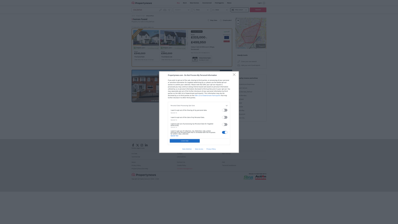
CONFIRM (185, 141)
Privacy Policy (211, 149)
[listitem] (199, 106)
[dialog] (199, 112)
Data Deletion (187, 149)
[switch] (224, 110)
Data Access (199, 149)
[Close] (235, 75)
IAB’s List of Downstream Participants (207, 95)
